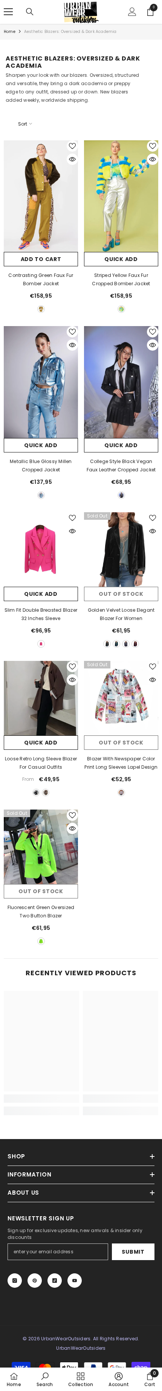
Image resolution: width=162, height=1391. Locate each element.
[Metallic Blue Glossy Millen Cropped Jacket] (41, 382)
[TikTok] (54, 1280)
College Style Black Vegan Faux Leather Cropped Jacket (121, 465)
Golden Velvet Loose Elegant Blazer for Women (121, 614)
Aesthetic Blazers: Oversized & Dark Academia (70, 31)
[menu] (8, 11)
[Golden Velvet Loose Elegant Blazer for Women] (121, 549)
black (121, 495)
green (41, 309)
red (135, 644)
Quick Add (121, 259)
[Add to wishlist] (72, 146)
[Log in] (132, 12)
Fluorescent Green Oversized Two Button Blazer (41, 911)
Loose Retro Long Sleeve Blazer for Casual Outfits (41, 762)
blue (41, 495)
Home (9, 31)
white (121, 792)
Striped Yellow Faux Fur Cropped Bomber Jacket (121, 279)
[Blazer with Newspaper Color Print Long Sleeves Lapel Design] (121, 698)
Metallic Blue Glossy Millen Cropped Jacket (41, 465)
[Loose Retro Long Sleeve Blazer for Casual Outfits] (41, 698)
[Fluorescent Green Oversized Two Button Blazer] (41, 847)
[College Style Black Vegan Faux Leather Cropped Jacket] (121, 382)
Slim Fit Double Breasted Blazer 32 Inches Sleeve (41, 614)
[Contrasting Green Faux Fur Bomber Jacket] (41, 196)
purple (126, 644)
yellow (121, 309)
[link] (41, 1098)
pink (41, 644)
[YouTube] (74, 1280)
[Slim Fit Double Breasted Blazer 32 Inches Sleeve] (41, 549)
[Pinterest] (35, 1280)
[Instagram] (15, 1280)
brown (45, 792)
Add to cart (41, 259)
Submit (133, 1252)
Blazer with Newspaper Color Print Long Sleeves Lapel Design (120, 762)
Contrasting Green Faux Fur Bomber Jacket (40, 279)
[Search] (29, 11)
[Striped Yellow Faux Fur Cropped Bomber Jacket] (121, 196)
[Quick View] (72, 159)
